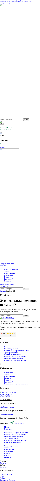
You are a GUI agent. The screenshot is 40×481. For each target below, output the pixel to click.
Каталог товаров (10, 347)
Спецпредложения (11, 349)
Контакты (7, 378)
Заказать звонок (5, 144)
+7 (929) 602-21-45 (6, 129)
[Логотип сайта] (11, 117)
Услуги (6, 374)
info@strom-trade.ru (7, 407)
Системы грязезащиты (12, 354)
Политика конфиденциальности (16, 384)
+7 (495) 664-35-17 (6, 127)
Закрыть (3, 463)
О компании (8, 372)
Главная (3, 291)
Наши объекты (9, 376)
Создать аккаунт (6, 474)
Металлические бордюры (13, 358)
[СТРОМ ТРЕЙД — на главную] (7, 318)
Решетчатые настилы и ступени (15, 356)
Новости (7, 380)
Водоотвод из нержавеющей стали (16, 351)
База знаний (8, 382)
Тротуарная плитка (11, 353)
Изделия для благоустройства (15, 360)
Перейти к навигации (8, 1)
